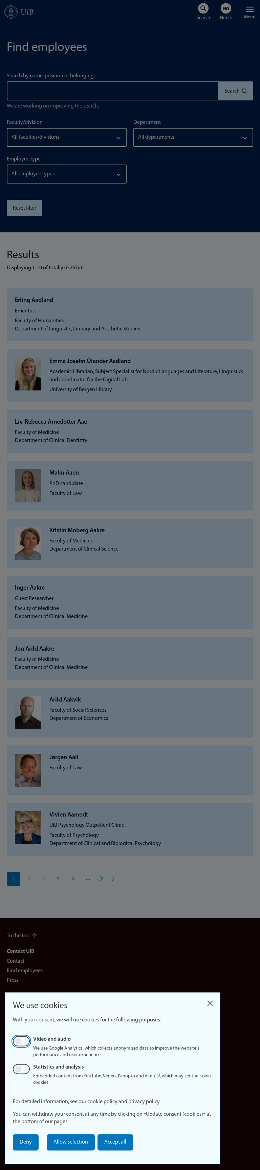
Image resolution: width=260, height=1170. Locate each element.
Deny (26, 1142)
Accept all (115, 1142)
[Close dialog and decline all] (210, 1001)
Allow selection (70, 1142)
